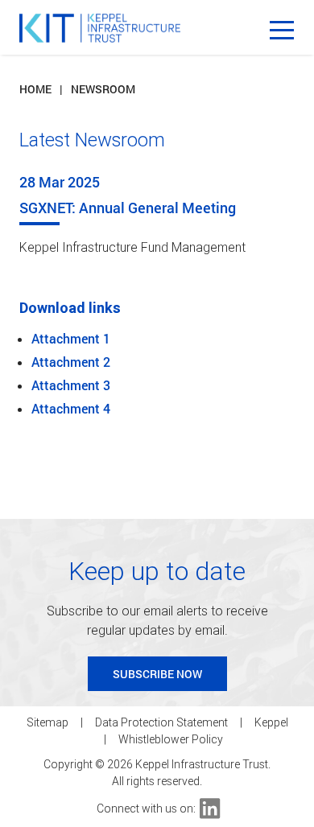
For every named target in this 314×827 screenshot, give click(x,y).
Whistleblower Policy (170, 739)
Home (35, 89)
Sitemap (47, 722)
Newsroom (103, 89)
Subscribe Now (157, 673)
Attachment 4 (70, 408)
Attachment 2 (70, 361)
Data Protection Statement (161, 722)
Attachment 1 (70, 338)
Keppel (271, 722)
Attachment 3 (70, 384)
